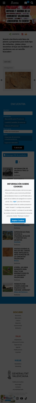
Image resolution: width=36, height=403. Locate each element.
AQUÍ (14, 201)
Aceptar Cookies (18, 220)
